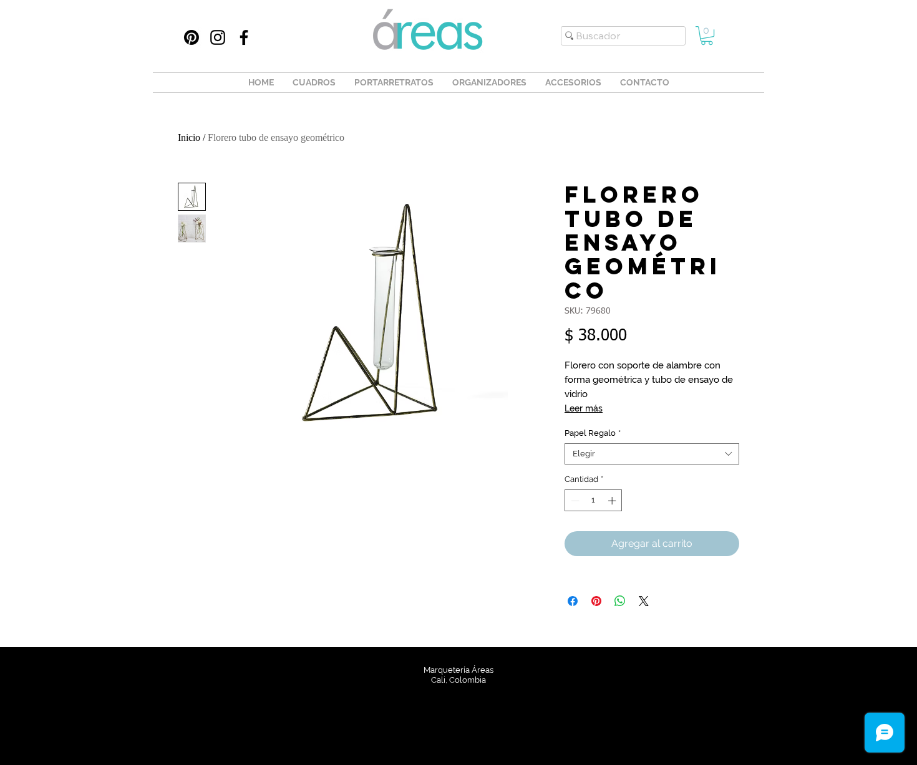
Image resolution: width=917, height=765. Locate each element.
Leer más (584, 408)
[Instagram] (218, 37)
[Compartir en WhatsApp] (620, 601)
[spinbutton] (593, 500)
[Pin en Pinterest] (596, 601)
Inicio (189, 137)
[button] (707, 35)
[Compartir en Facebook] (572, 601)
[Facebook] (244, 37)
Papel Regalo (593, 433)
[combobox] (652, 453)
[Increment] (613, 500)
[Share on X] (643, 601)
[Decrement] (573, 500)
